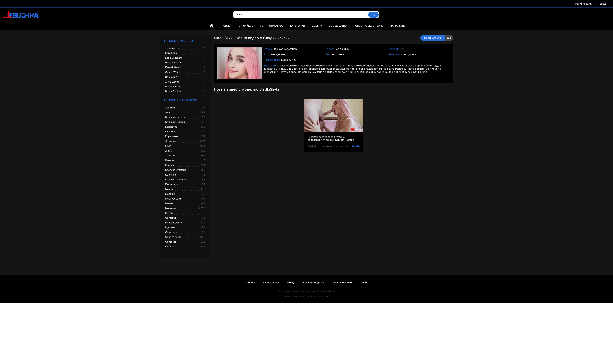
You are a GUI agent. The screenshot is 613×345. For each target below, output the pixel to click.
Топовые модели (178, 40)
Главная (212, 26)
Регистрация (583, 3)
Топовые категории (180, 100)
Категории (297, 25)
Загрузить (397, 25)
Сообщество (338, 25)
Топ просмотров (272, 25)
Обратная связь (342, 282)
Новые (226, 25)
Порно (364, 282)
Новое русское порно (368, 25)
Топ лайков (245, 25)
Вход (603, 3)
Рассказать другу (313, 282)
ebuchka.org (303, 296)
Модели (316, 25)
